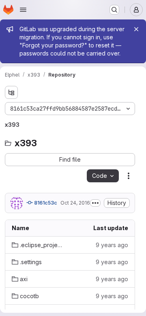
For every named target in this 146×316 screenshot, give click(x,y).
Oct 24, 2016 (75, 203)
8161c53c (45, 203)
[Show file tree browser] (11, 92)
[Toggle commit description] (95, 203)
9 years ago (112, 244)
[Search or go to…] (114, 10)
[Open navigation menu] (23, 9)
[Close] (136, 29)
